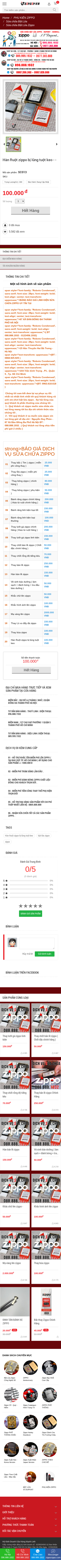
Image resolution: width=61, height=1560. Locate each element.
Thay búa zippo (19, 632)
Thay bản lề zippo (20, 565)
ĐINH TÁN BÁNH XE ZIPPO (13, 1321)
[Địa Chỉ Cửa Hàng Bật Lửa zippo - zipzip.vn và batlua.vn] (30, 62)
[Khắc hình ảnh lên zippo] (46, 1188)
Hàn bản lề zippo (20, 574)
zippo (7, 841)
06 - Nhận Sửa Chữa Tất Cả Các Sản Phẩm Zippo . (29, 814)
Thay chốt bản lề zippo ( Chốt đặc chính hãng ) (46, 1037)
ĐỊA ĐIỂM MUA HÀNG (12, 258)
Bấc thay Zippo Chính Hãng (44, 1321)
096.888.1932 (14, 714)
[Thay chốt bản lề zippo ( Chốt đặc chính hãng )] (46, 1018)
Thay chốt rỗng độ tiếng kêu (25, 556)
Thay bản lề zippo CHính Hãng (46, 1094)
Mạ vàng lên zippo (20, 614)
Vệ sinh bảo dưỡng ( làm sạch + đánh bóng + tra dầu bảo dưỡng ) (25, 584)
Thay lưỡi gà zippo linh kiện (25, 537)
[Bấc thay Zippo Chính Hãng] (46, 1301)
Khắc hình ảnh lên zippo (23, 605)
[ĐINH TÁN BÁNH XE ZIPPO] (15, 1301)
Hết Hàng (30, 210)
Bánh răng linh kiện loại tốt (24, 510)
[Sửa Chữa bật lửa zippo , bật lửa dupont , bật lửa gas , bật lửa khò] (30, 38)
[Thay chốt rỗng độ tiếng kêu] (15, 1075)
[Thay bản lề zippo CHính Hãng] (46, 1075)
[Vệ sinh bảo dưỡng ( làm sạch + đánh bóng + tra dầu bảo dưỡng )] (46, 1131)
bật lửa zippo (44, 835)
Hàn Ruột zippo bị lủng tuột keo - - (29, 159)
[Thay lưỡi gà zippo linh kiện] (15, 1018)
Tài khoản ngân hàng (14, 265)
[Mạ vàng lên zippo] (15, 1245)
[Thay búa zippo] (46, 1245)
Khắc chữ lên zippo (21, 595)
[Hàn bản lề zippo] (15, 1131)
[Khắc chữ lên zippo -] (15, 1188)
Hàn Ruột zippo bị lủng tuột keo (19, 835)
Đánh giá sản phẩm (31, 913)
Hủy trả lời (27, 954)
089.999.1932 (14, 736)
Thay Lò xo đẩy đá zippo (24, 623)
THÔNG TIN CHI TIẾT (12, 251)
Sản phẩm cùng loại (15, 997)
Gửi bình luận (44, 954)
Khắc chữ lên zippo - (13, 1206)
